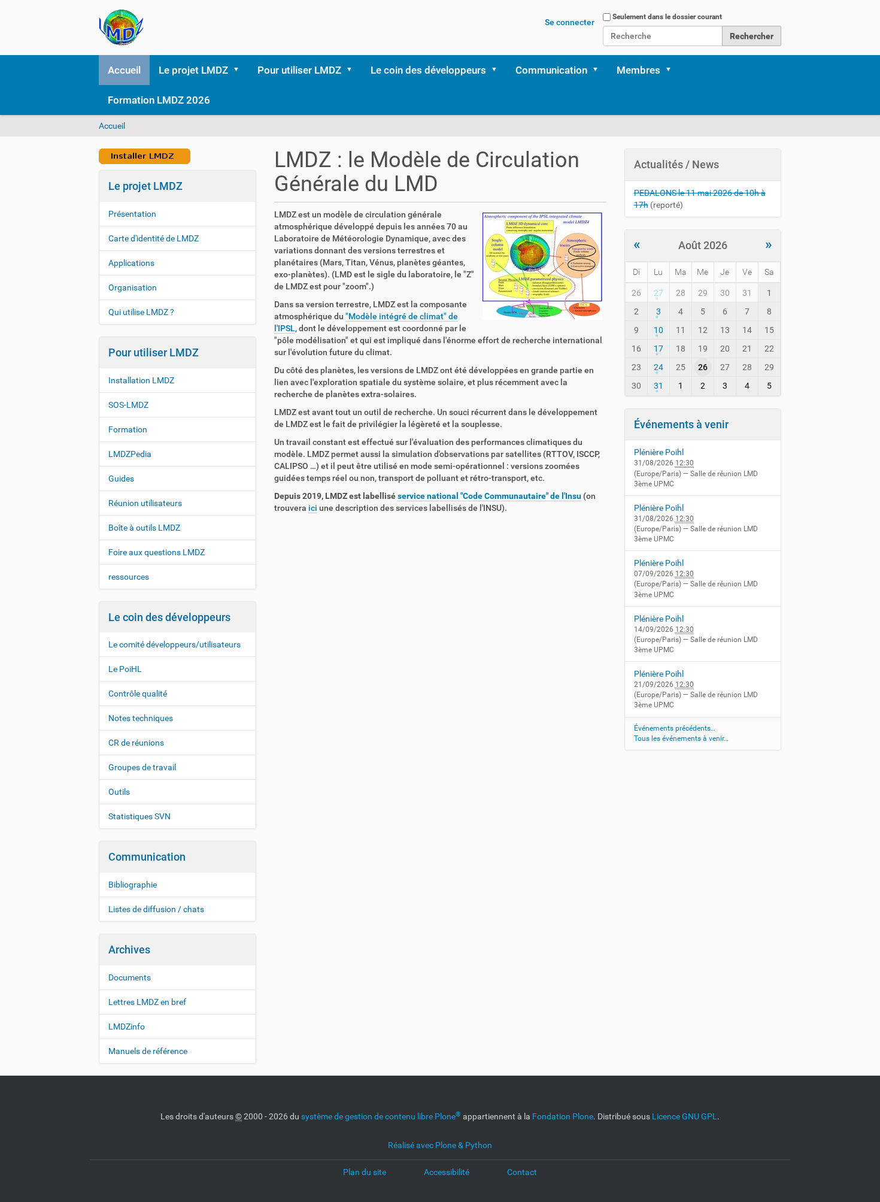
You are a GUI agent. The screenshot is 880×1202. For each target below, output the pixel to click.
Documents (129, 977)
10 (658, 330)
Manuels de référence (147, 1051)
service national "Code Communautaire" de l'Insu (489, 496)
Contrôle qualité (137, 693)
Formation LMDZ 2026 (159, 100)
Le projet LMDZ (193, 70)
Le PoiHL (125, 669)
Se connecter (569, 22)
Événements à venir (681, 424)
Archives (129, 949)
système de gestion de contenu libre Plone (381, 1116)
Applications (131, 263)
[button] (240, 70)
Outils (119, 792)
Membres (638, 70)
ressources (128, 577)
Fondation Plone (562, 1116)
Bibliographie (132, 884)
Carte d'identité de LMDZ (153, 238)
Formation (127, 429)
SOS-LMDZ (128, 405)
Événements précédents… (674, 728)
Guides (121, 478)
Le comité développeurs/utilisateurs (174, 644)
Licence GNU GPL (684, 1116)
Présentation (132, 214)
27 (658, 293)
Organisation (132, 287)
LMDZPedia (129, 454)
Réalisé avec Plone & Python (440, 1145)
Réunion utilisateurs (145, 503)
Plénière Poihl (659, 452)
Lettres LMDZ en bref (147, 1002)
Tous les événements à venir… (681, 738)
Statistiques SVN (139, 816)
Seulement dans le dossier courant (667, 17)
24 (658, 367)
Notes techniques (140, 718)
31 (658, 385)
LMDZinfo (126, 1026)
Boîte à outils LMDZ (144, 527)
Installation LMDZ (141, 380)
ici (312, 508)
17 (658, 348)
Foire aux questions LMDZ (156, 552)
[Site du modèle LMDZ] (121, 27)
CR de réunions (136, 742)
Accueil (124, 70)
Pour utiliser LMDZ (299, 70)
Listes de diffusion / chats (156, 909)
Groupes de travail (142, 767)
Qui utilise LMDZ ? (141, 312)
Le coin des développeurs (428, 70)
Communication (551, 70)
